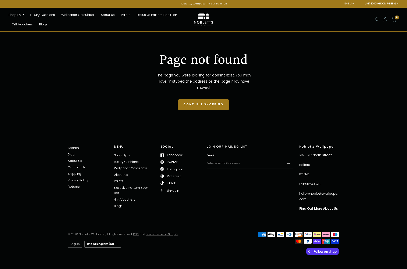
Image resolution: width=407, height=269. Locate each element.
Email (211, 155)
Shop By (14, 14)
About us (108, 14)
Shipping (74, 173)
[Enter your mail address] (288, 163)
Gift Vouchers (22, 24)
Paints (125, 14)
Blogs (43, 24)
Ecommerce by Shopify (162, 234)
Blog (71, 154)
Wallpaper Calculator (77, 14)
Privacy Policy (78, 180)
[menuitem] (17, 15)
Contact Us (77, 167)
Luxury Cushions (42, 14)
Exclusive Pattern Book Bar (157, 14)
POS (136, 234)
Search (73, 148)
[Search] (377, 19)
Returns (74, 186)
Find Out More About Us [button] (318, 208)
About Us (75, 160)
